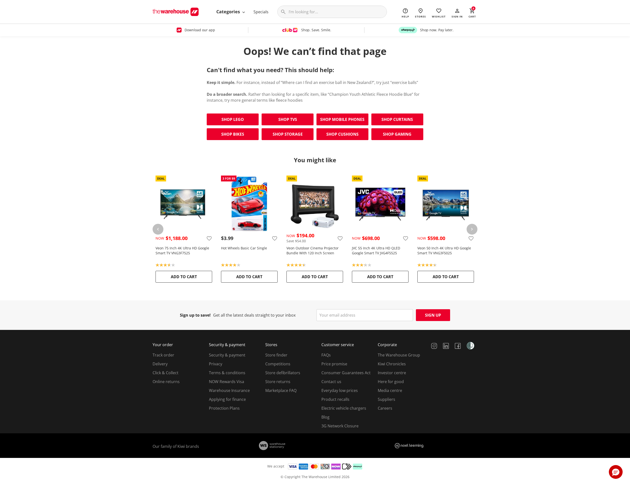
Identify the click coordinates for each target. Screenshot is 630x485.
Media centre (390, 390)
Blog (325, 417)
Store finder (276, 355)
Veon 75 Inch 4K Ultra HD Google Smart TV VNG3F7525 (182, 250)
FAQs (326, 355)
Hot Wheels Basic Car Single (244, 248)
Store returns (277, 381)
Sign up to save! (195, 315)
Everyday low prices (339, 390)
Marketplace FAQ (281, 390)
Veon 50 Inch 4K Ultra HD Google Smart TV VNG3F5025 (444, 250)
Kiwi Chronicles (392, 364)
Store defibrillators (282, 372)
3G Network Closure (340, 426)
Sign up (433, 315)
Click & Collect (165, 372)
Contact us (331, 381)
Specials (260, 12)
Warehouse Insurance (229, 390)
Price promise (334, 364)
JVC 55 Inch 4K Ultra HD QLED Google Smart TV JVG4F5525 (376, 250)
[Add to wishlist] (209, 238)
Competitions (277, 364)
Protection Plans (224, 408)
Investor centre (392, 372)
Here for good (391, 381)
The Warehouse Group (399, 355)
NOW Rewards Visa (226, 381)
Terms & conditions (227, 372)
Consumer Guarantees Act (346, 372)
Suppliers (386, 399)
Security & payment (227, 355)
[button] (457, 13)
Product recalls (335, 399)
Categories (228, 12)
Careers (385, 408)
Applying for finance (227, 399)
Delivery (160, 364)
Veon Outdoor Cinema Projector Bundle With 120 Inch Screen (312, 250)
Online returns (166, 381)
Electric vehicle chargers (343, 408)
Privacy (215, 364)
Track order (163, 355)
